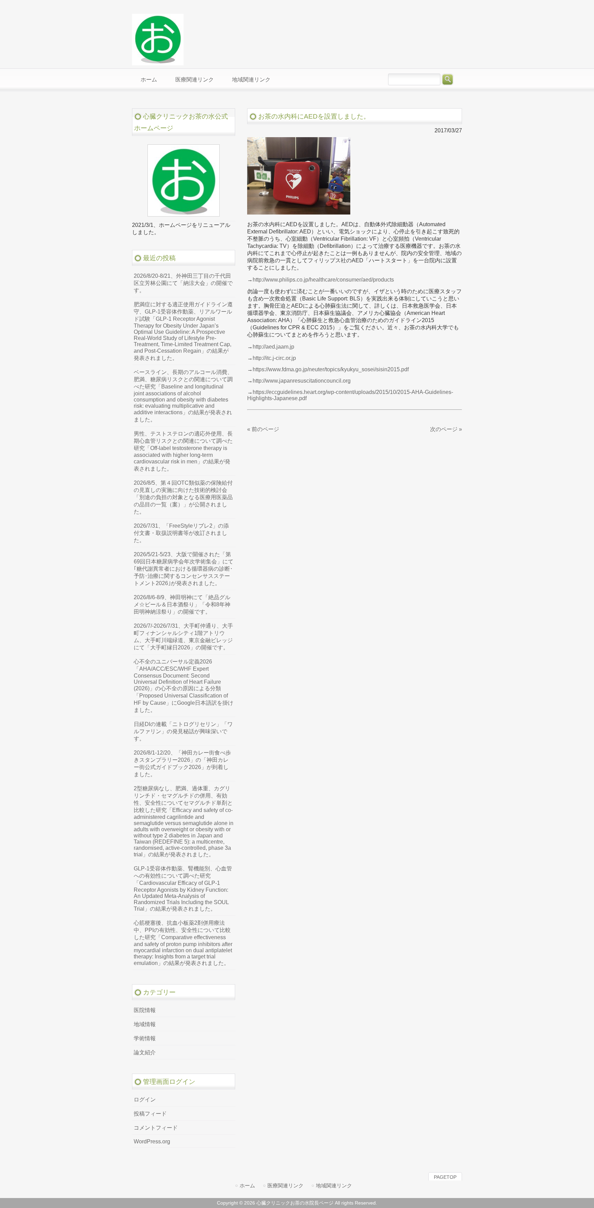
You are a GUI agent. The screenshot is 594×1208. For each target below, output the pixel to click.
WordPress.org (152, 1141)
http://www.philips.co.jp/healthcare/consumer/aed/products (323, 280)
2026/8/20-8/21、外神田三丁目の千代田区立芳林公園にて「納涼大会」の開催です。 (183, 283)
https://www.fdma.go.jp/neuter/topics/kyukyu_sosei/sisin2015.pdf (331, 369)
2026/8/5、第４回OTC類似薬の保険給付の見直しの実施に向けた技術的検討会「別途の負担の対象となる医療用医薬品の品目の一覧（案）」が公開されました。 (183, 497)
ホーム (247, 1185)
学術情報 (145, 1038)
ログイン (145, 1099)
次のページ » (446, 429)
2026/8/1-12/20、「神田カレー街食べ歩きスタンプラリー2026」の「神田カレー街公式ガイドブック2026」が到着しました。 (182, 763)
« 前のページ (263, 429)
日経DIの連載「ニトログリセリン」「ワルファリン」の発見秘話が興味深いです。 (183, 731)
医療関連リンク (285, 1185)
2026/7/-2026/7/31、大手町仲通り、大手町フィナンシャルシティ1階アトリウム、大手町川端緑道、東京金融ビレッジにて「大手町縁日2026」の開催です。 (183, 636)
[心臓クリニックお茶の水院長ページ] (158, 62)
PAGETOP (445, 1177)
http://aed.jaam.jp (273, 347)
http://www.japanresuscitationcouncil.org (302, 381)
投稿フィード (150, 1114)
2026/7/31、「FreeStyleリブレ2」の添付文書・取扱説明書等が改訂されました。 (181, 533)
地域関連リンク (334, 1185)
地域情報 (145, 1024)
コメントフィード (156, 1128)
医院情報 (145, 1010)
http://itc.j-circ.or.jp (274, 358)
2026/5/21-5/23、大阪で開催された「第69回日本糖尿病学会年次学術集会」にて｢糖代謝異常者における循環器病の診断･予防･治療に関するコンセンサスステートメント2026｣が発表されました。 (183, 568)
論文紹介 (145, 1052)
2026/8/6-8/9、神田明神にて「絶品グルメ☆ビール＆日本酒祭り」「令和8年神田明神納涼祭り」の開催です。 (182, 604)
